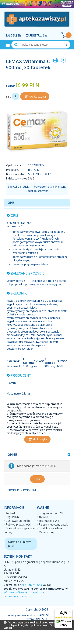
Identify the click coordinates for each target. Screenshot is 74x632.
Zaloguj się (13, 35)
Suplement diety (39, 174)
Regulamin (12, 516)
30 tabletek (36, 165)
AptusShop (47, 615)
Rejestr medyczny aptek (53, 524)
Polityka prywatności (18, 524)
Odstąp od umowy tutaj (19, 543)
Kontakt (10, 513)
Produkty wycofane (50, 528)
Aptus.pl (41, 619)
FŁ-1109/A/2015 (32, 584)
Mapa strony (46, 532)
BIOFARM (34, 169)
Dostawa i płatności (18, 520)
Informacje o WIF (49, 520)
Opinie (37, 479)
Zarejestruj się (36, 35)
